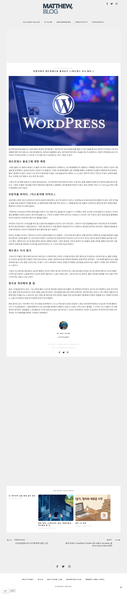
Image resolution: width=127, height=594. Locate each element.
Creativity (81, 22)
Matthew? (28, 579)
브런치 (58, 347)
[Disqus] (63, 390)
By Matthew (63, 333)
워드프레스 (69, 347)
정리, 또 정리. (81, 523)
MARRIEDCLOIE (74, 579)
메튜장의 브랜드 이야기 (95, 579)
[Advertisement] (63, 45)
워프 (74, 347)
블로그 (63, 347)
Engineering (64, 22)
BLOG (40, 579)
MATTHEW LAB (54, 579)
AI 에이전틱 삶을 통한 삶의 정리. (22, 496)
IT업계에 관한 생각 (63, 344)
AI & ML (48, 22)
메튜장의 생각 (75, 344)
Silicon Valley (31, 22)
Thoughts (98, 22)
